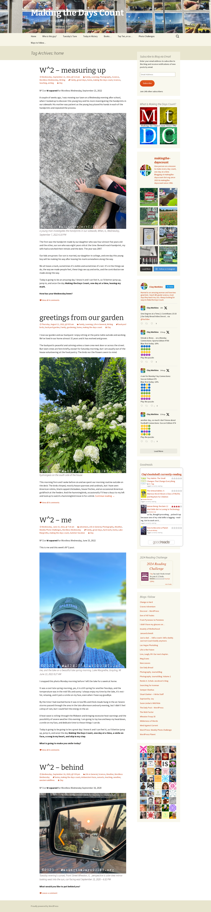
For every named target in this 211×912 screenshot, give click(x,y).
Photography (105, 77)
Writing (62, 80)
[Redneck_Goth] (165, 756)
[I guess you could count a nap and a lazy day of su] (149, 255)
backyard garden (52, 327)
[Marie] (143, 800)
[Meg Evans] (165, 785)
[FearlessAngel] (143, 778)
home (89, 80)
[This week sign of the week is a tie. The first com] (149, 216)
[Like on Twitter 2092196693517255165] (152, 324)
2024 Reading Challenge (156, 566)
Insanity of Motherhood (150, 629)
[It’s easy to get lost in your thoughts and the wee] (168, 236)
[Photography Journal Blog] (150, 785)
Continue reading (105, 495)
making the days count (103, 80)
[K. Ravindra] (143, 756)
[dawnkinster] (143, 807)
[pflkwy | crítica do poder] (165, 807)
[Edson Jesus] (150, 807)
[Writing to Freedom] (143, 771)
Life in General (100, 324)
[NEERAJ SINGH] (150, 756)
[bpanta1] (165, 771)
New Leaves (145, 663)
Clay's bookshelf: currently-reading (162, 474)
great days (81, 80)
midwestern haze (88, 777)
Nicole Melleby (153, 530)
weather (116, 777)
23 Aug (162, 414)
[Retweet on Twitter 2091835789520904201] (147, 406)
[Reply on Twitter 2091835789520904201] (142, 406)
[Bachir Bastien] (143, 785)
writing (51, 83)
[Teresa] (172, 771)
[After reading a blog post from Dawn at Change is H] (168, 216)
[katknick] (172, 763)
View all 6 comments (50, 502)
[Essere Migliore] (150, 793)
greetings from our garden (81, 317)
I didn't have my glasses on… (152, 624)
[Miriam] (165, 800)
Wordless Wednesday (48, 80)
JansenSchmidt (146, 633)
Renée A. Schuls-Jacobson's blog (154, 681)
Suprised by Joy (147, 698)
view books (168, 584)
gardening (71, 327)
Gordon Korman (147, 499)
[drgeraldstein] (150, 800)
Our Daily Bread (146, 667)
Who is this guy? (49, 36)
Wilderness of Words (149, 721)
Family (88, 77)
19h (161, 308)
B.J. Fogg (151, 484)
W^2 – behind (61, 767)
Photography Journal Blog (151, 672)
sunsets (100, 777)
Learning (95, 77)
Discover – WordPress (149, 611)
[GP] (165, 749)
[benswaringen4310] (172, 778)
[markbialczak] (158, 771)
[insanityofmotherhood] (150, 763)
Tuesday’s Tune (70, 36)
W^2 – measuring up (72, 70)
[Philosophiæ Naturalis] (158, 793)
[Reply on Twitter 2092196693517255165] (142, 324)
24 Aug (162, 370)
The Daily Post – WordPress (151, 707)
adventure (83, 526)
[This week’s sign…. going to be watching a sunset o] (149, 236)
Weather (118, 526)
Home (33, 36)
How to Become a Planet (157, 528)
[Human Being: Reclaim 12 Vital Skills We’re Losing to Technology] (143, 509)
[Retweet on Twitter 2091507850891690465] (147, 441)
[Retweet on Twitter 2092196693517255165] (147, 324)
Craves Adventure (147, 606)
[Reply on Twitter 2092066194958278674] (142, 362)
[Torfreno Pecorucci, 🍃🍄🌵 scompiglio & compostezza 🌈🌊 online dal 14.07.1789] (143, 793)
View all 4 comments (50, 300)
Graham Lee (152, 512)
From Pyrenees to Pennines (152, 620)
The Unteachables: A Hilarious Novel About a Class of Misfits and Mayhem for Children (163, 493)
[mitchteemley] (143, 763)
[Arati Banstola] (158, 807)
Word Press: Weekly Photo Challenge (156, 730)
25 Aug (162, 332)
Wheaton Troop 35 (147, 716)
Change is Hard (146, 602)
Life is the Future (147, 649)
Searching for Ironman (149, 685)
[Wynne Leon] (158, 815)
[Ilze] (158, 749)
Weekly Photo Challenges (50, 530)
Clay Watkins (153, 307)
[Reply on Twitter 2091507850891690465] (142, 441)
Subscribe (147, 83)
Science (115, 77)
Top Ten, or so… (125, 36)
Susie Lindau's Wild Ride (150, 703)
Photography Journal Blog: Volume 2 (155, 676)
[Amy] (158, 756)
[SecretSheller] (158, 778)
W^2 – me (55, 520)
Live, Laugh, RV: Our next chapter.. (154, 654)
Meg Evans (144, 658)
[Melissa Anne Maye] (172, 800)
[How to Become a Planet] (143, 530)
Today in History (90, 36)
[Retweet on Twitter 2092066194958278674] (147, 362)
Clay (61, 83)
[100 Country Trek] (158, 763)
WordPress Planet (147, 734)
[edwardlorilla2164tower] (150, 749)
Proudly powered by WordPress (44, 906)
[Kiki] (150, 778)
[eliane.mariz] (143, 815)
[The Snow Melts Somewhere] (165, 815)
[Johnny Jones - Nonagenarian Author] (172, 749)
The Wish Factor (147, 712)
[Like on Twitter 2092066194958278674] (152, 362)
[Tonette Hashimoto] (150, 815)
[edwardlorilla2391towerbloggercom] (143, 749)
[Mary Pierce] (172, 785)
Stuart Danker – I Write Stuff (151, 694)
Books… (108, 36)
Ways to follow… (38, 42)
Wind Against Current (149, 725)
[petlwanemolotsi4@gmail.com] (172, 756)
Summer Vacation (77, 533)
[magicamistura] (165, 793)
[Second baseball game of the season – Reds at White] (168, 197)
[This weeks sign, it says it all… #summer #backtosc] (149, 197)
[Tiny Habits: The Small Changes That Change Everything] (143, 481)
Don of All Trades (147, 615)
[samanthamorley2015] (158, 785)
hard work (107, 530)
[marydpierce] (158, 800)
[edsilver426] (165, 778)
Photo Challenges (147, 36)
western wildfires (47, 780)
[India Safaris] (165, 763)
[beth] (172, 815)
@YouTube (145, 319)
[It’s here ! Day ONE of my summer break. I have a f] (168, 255)
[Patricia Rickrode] (172, 807)
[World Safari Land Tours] (150, 771)
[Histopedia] (172, 793)
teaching (43, 83)
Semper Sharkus (147, 689)
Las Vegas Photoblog (149, 645)
